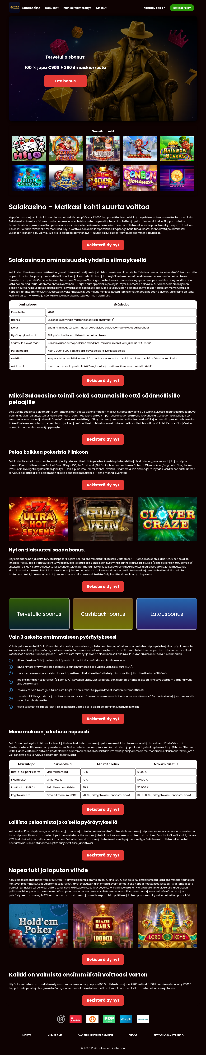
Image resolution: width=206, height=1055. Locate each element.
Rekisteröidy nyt (103, 245)
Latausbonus (167, 614)
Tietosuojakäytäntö (169, 1035)
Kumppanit (55, 1035)
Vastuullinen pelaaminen (95, 1035)
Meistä (27, 1035)
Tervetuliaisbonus (39, 614)
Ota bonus (65, 81)
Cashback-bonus (103, 614)
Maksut (101, 7)
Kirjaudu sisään (154, 8)
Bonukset (52, 7)
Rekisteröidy (182, 7)
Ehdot (133, 1035)
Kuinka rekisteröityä (77, 7)
